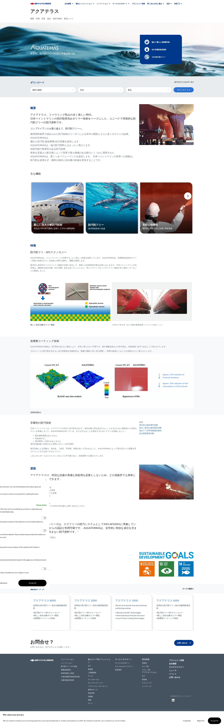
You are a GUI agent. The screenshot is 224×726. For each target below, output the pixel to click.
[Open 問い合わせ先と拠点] (163, 3)
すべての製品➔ (188, 589)
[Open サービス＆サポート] (129, 3)
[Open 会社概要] (72, 3)
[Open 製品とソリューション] (93, 3)
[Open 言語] (171, 3)
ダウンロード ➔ (183, 90)
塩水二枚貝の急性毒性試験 (150, 428)
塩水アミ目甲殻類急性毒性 (150, 430)
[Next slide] (187, 196)
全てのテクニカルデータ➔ (184, 82)
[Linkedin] (173, 700)
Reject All (200, 721)
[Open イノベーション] (109, 3)
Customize (187, 721)
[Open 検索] (181, 3)
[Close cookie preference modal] (46, 479)
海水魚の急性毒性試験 (148, 425)
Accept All (214, 721)
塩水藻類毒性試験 (146, 433)
